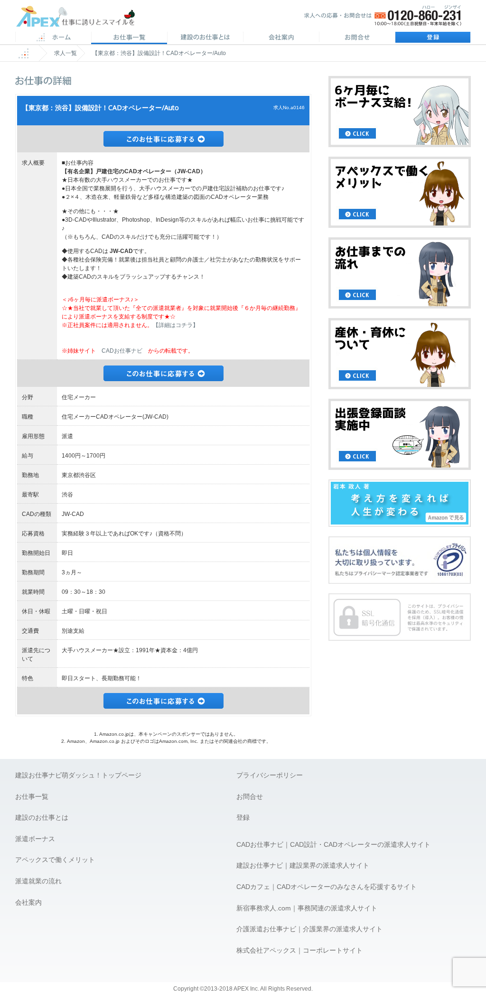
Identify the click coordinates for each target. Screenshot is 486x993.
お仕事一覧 (31, 796)
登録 (433, 38)
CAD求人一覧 (129, 38)
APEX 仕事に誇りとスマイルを (82, 18)
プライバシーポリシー (269, 775)
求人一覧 (65, 53)
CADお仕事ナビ (122, 350)
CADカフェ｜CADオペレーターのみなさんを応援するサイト (326, 886)
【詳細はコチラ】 (175, 325)
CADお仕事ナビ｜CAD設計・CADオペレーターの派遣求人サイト (333, 844)
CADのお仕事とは (205, 38)
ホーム (53, 38)
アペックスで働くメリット (55, 859)
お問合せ (357, 38)
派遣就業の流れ (38, 881)
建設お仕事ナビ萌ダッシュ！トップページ (78, 775)
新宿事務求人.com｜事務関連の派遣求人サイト (306, 908)
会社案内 (281, 38)
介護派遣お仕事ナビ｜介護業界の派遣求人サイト (309, 929)
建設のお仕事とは (41, 817)
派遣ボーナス (35, 839)
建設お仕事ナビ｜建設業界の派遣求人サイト (302, 865)
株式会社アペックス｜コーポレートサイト (299, 950)
